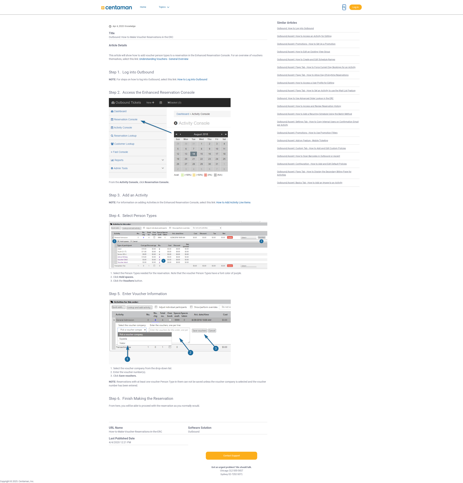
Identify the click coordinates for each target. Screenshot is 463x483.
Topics (162, 7)
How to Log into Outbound (192, 79)
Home (143, 7)
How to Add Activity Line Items (233, 202)
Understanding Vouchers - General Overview (163, 59)
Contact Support (231, 455)
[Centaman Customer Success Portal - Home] (116, 7)
